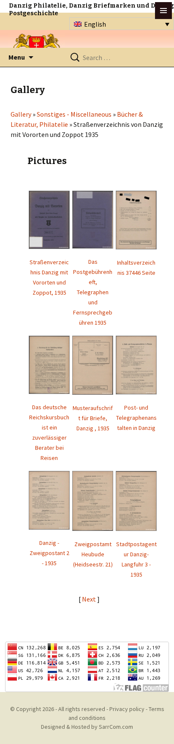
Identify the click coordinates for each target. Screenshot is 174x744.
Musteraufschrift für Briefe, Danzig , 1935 (93, 418)
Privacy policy (126, 709)
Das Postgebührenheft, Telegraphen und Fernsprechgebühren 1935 (92, 292)
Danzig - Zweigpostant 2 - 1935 (49, 553)
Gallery (21, 114)
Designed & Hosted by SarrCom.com (87, 726)
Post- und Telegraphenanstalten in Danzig (136, 418)
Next (89, 599)
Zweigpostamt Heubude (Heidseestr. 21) (93, 554)
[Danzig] (36, 47)
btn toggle (163, 10)
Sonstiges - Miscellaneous (74, 114)
